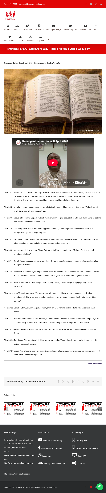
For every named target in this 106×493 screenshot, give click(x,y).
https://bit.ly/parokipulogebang (17, 474)
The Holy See (81, 440)
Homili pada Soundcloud (54, 464)
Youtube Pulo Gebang (52, 440)
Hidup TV (81, 456)
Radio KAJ (81, 464)
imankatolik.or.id (95, 364)
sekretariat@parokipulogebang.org (32, 4)
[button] (48, 38)
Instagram (46, 456)
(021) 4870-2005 (18, 447)
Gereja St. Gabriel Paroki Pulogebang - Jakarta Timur (37, 487)
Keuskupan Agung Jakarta (86, 448)
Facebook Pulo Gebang (51, 448)
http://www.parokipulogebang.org (18, 463)
